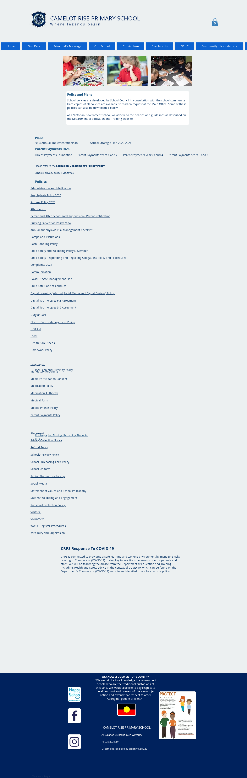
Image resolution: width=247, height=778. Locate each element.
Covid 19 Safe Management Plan (51, 279)
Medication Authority (44, 393)
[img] (83, 71)
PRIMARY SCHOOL (115, 18)
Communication (40, 272)
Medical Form (39, 400)
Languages (37, 364)
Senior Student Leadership (47, 476)
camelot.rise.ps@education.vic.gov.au (126, 748)
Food (33, 336)
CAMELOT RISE (70, 18)
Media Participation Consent (49, 379)
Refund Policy (39, 447)
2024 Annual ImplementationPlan (56, 143)
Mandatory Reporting (44, 371)
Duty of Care (38, 315)
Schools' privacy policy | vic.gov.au (54, 172)
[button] (214, 22)
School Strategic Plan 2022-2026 (110, 143)
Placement (37, 433)
